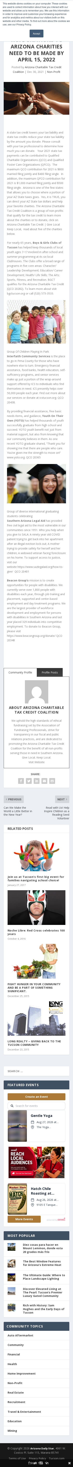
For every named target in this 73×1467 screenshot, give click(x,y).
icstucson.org (47, 397)
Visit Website (37, 762)
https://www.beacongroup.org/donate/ (31, 636)
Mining (12, 1431)
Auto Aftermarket (20, 1335)
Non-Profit (53, 72)
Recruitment (16, 1402)
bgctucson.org (16, 293)
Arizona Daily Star (42, 1448)
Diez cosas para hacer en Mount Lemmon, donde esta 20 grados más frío (43, 1248)
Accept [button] (36, 33)
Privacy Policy (37, 1458)
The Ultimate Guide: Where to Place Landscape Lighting (44, 1276)
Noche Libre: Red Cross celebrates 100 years (36, 932)
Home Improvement (22, 1373)
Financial (14, 1354)
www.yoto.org (16, 457)
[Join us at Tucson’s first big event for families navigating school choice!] (37, 854)
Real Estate (16, 1392)
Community (16, 1345)
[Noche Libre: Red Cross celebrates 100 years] (37, 907)
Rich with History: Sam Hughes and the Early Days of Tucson (43, 1308)
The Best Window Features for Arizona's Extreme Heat (42, 1263)
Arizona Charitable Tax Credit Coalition (39, 709)
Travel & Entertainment (24, 1412)
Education (15, 1421)
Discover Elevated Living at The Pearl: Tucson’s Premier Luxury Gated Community (42, 1292)
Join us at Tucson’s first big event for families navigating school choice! (36, 878)
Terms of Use (17, 1458)
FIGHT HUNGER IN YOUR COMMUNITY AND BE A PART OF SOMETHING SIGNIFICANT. (34, 987)
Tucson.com (56, 1458)
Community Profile (20, 672)
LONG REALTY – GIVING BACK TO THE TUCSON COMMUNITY (34, 1043)
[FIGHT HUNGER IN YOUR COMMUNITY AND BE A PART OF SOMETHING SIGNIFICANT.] (37, 961)
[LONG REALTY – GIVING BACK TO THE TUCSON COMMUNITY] (37, 1018)
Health (12, 1364)
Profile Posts (50, 672)
